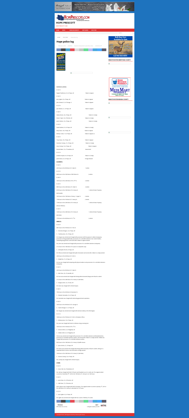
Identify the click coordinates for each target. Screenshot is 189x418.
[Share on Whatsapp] (86, 49)
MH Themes (82, 414)
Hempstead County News (84, 45)
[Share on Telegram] (95, 49)
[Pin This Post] (72, 49)
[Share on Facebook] (58, 49)
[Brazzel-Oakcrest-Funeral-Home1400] (94, 10)
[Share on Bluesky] (99, 49)
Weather (93, 30)
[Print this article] (81, 49)
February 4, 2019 (62, 45)
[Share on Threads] (104, 49)
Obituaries (85, 30)
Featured (76, 45)
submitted (70, 45)
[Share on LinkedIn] (68, 49)
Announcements (74, 30)
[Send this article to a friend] (77, 49)
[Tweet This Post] (63, 49)
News (63, 30)
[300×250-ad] (119, 149)
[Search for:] (125, 33)
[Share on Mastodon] (90, 49)
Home (57, 30)
